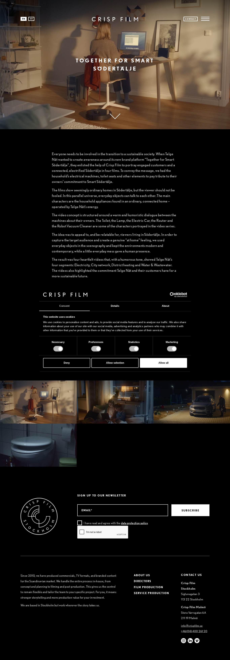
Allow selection (115, 362)
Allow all (163, 362)
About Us (142, 575)
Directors (142, 581)
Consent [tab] (64, 305)
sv (31, 19)
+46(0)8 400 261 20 (194, 631)
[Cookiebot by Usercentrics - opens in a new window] (172, 294)
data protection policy (134, 523)
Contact (190, 19)
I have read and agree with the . (116, 523)
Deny (67, 362)
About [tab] (165, 305)
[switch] (96, 349)
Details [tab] (115, 305)
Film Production (148, 587)
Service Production (151, 593)
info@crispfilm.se (192, 626)
